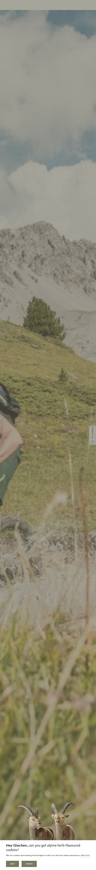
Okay (12, 864)
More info (85, 855)
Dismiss (29, 864)
